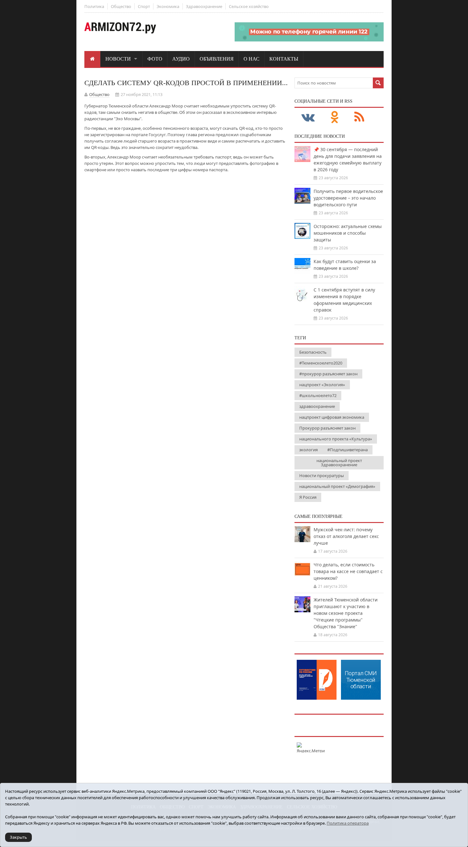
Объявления (217, 59)
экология (308, 450)
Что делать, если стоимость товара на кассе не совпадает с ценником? (348, 571)
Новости (118, 59)
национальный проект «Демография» (337, 486)
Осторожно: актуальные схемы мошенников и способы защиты (348, 233)
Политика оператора (348, 823)
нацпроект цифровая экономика (331, 417)
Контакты (283, 59)
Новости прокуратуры (321, 475)
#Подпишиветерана (347, 450)
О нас (251, 59)
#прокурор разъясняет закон (328, 374)
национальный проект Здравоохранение (339, 463)
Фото (154, 59)
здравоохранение (317, 406)
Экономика (168, 6)
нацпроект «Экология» (322, 384)
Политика (94, 6)
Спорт (144, 6)
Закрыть (18, 837)
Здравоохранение (204, 6)
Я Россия (307, 497)
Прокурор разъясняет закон (327, 428)
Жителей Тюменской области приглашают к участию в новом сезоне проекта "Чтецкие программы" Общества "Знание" (346, 613)
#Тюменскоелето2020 (320, 363)
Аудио (181, 59)
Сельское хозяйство (249, 6)
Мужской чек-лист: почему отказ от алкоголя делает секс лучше (346, 536)
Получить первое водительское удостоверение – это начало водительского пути (348, 198)
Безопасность (313, 352)
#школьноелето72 (318, 395)
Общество (121, 6)
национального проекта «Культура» (335, 439)
